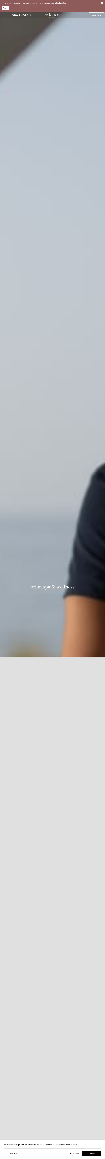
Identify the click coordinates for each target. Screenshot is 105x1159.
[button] (4, 15)
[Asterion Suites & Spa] (52, 15)
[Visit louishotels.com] (21, 17)
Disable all (13, 1153)
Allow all (91, 1153)
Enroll (5, 8)
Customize (74, 1153)
